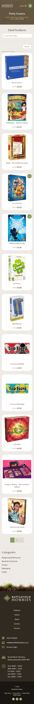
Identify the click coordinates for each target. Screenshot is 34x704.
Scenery (4, 565)
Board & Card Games (9, 561)
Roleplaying (6, 568)
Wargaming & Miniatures (11, 557)
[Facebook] (13, 699)
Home (7, 17)
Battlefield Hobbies (17, 689)
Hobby (4, 572)
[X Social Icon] (20, 699)
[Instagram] (17, 699)
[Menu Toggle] (30, 6)
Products (14, 17)
